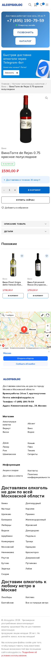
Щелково (6, 514)
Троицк (29, 541)
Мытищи (5, 508)
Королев (30, 508)
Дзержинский (33, 557)
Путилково (31, 563)
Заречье (5, 568)
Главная (5, 83)
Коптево (30, 597)
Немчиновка (7, 552)
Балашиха (6, 519)
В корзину (34, 190)
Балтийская (7, 602)
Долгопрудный (33, 503)
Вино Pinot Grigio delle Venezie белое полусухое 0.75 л (13, 283)
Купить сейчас (25, 200)
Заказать (10, 72)
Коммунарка (7, 541)
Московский (7, 547)
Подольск (31, 536)
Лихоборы (6, 597)
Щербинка (6, 536)
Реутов (5, 557)
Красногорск (32, 552)
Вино (4, 86)
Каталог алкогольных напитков (28, 83)
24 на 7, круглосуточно (33, 393)
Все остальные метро (37, 602)
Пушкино (30, 514)
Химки (4, 503)
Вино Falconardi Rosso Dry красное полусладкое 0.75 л (37, 283)
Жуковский (31, 525)
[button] (46, 97)
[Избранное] (15, 207)
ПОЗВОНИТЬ (25, 32)
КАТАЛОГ (25, 41)
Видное (5, 530)
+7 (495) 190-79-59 (25, 20)
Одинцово (31, 547)
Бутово (5, 563)
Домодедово (32, 530)
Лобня (29, 568)
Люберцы (6, 525)
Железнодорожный (36, 519)
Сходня (5, 574)
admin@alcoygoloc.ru (22, 397)
